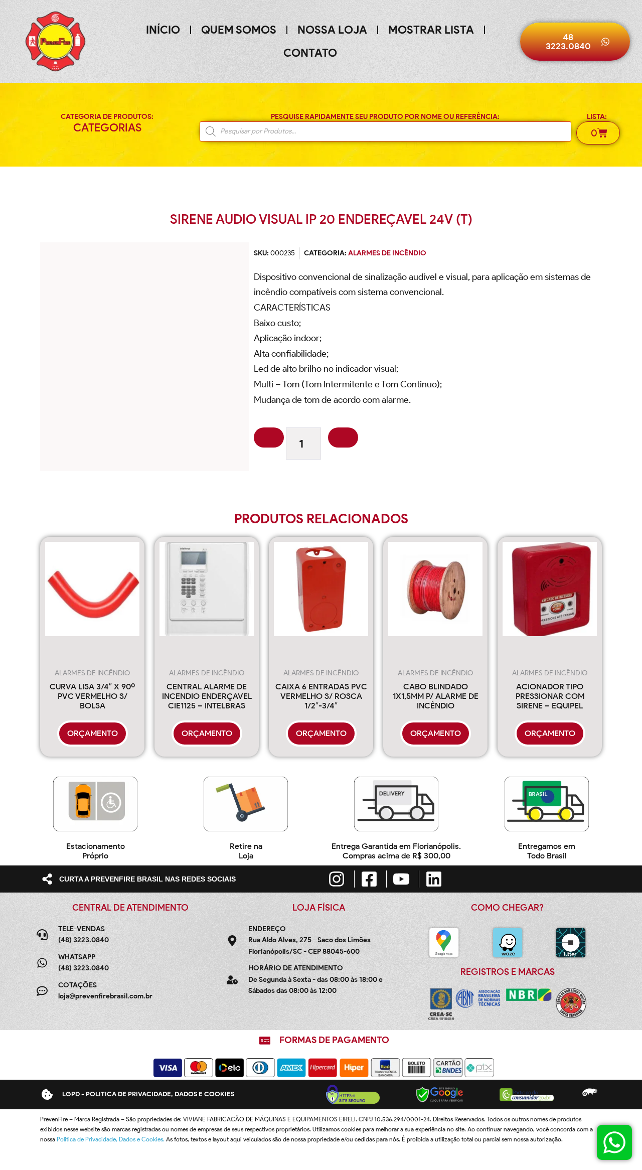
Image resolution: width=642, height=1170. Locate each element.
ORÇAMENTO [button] (92, 733)
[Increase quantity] (343, 437)
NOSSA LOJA (332, 30)
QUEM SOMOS (238, 30)
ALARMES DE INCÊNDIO (387, 253)
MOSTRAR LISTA (431, 30)
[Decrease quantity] (269, 437)
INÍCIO (163, 30)
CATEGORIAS (107, 127)
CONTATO (310, 53)
